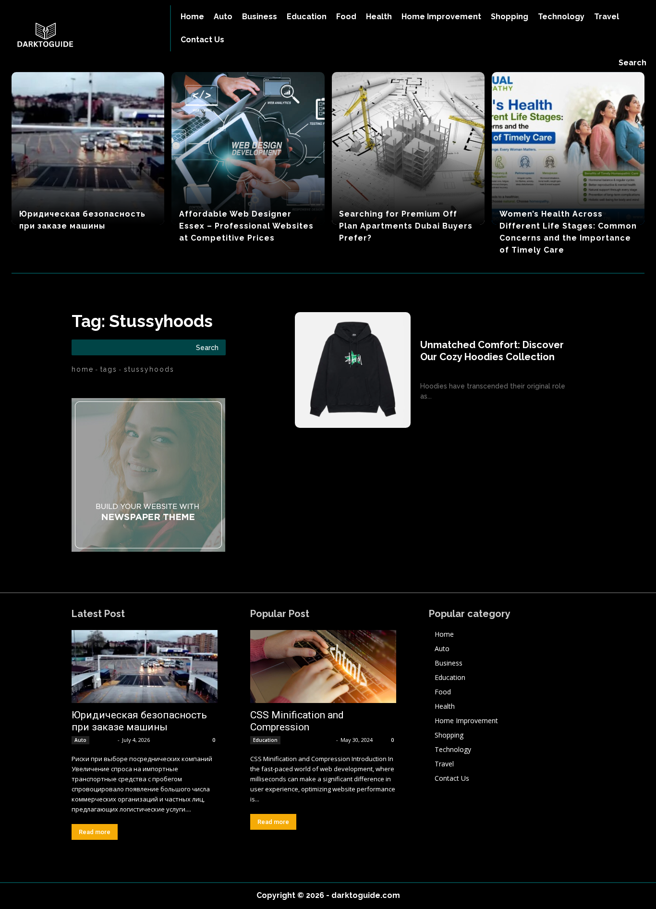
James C (104, 739)
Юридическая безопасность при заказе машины (139, 721)
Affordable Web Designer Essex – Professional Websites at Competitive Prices (246, 225)
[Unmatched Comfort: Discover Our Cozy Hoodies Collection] (353, 370)
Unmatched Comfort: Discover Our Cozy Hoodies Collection (492, 351)
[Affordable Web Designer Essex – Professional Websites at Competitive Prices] (247, 148)
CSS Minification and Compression (297, 721)
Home (83, 369)
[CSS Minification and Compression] (323, 666)
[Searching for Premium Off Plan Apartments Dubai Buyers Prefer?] (408, 148)
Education (265, 740)
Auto (80, 740)
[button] (632, 63)
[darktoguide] (78, 36)
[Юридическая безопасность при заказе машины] (88, 148)
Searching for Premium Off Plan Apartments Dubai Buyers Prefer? (406, 225)
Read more (94, 832)
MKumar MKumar (309, 739)
